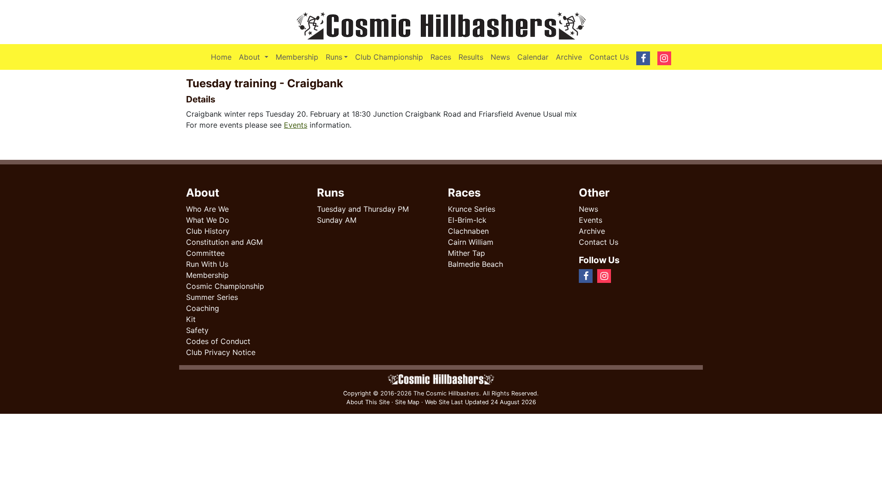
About (255, 57)
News (500, 57)
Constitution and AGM (224, 242)
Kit (191, 319)
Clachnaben (468, 231)
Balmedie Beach (475, 264)
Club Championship (389, 57)
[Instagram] (626, 275)
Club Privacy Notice (220, 352)
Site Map (407, 402)
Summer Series (212, 297)
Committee (205, 253)
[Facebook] (619, 275)
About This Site (368, 402)
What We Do (207, 220)
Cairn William (470, 242)
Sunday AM (336, 220)
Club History (208, 231)
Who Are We (207, 209)
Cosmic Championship (225, 286)
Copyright (357, 393)
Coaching (202, 308)
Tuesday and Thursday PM (363, 209)
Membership (297, 57)
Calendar (532, 57)
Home (221, 57)
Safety (197, 330)
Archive (569, 57)
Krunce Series (471, 209)
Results (470, 57)
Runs (334, 57)
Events (295, 125)
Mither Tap (466, 253)
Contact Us (609, 57)
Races (440, 57)
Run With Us (207, 264)
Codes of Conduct (218, 341)
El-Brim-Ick (467, 220)
